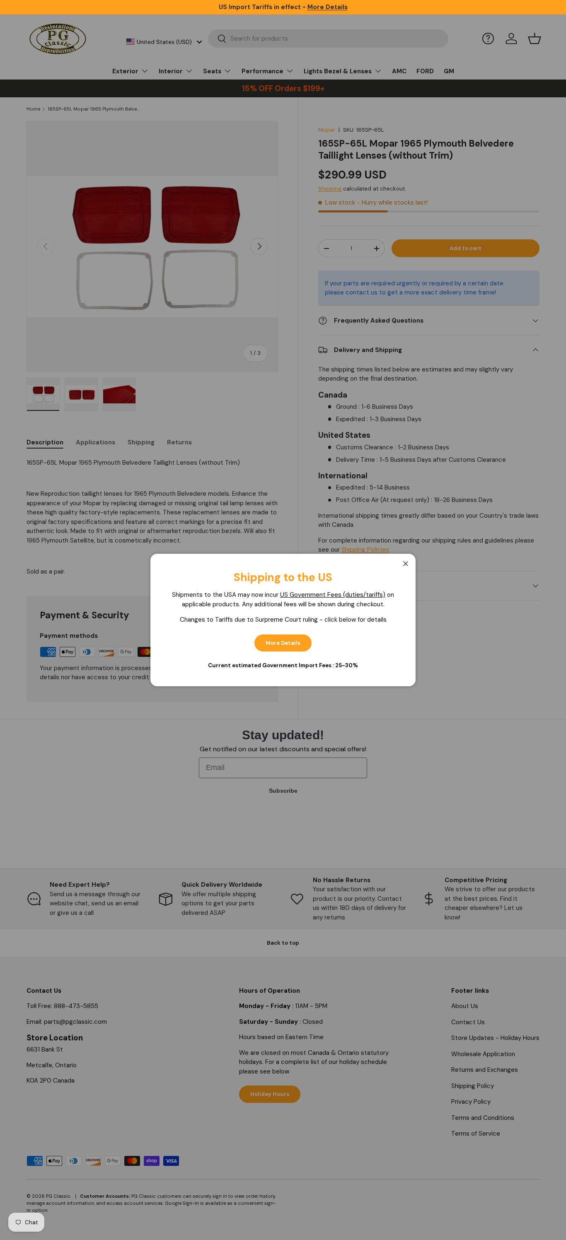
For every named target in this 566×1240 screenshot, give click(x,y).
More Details (283, 643)
